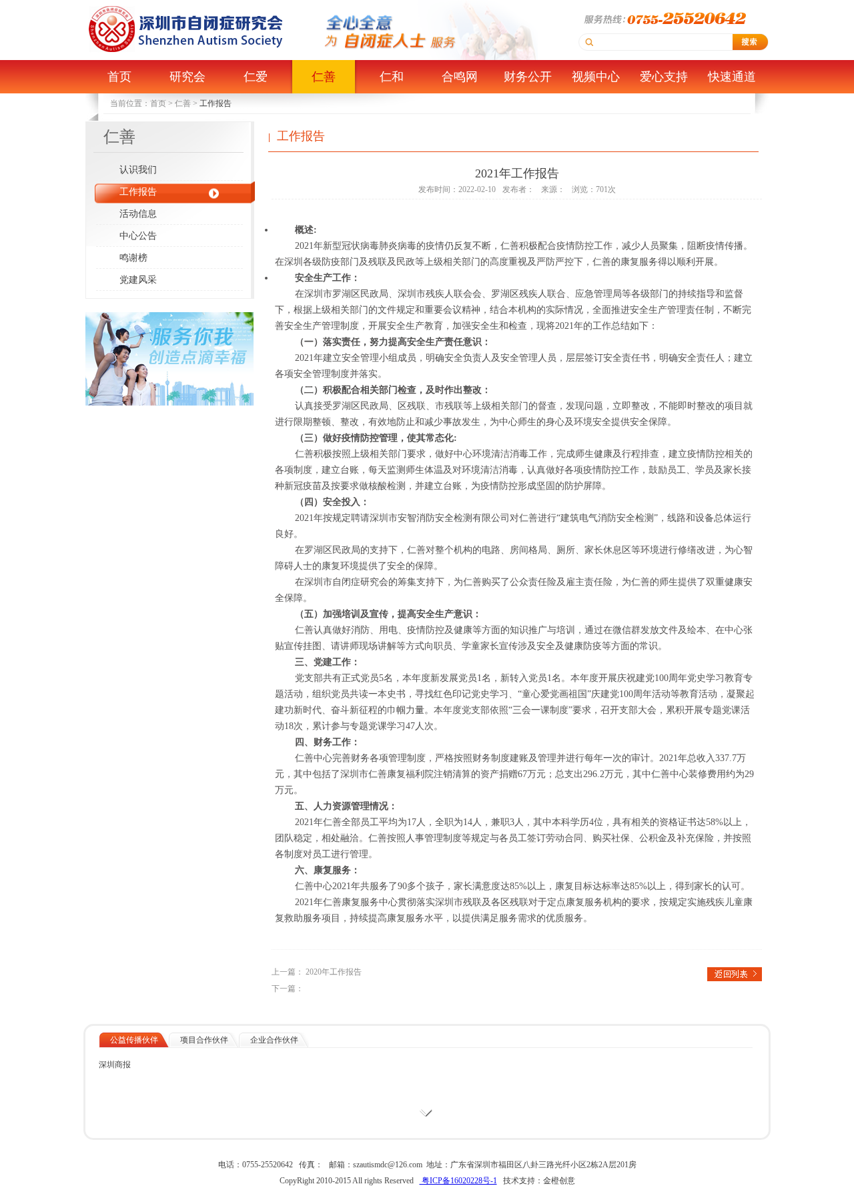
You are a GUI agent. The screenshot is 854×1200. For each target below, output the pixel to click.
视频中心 (596, 76)
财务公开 (528, 76)
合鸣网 (460, 76)
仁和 (392, 76)
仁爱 (256, 76)
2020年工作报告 (334, 972)
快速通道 (732, 76)
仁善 (324, 76)
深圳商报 (115, 1064)
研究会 (187, 76)
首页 (119, 76)
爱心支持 (664, 76)
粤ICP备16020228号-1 (458, 1180)
